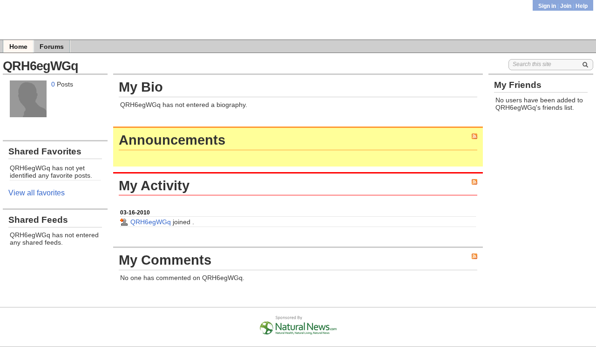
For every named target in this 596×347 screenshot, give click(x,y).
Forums (52, 46)
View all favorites (36, 193)
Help (582, 6)
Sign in (547, 6)
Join (565, 6)
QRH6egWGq (150, 222)
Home (18, 46)
